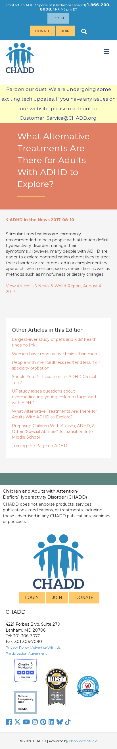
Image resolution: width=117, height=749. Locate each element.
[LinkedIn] (51, 722)
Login (58, 18)
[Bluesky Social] (60, 722)
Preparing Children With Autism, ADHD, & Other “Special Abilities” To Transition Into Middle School (53, 431)
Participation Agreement (26, 653)
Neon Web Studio (83, 741)
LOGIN (32, 597)
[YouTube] (26, 722)
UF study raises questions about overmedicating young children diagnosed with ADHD (54, 397)
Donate (42, 31)
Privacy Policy (17, 647)
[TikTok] (68, 722)
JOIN (57, 597)
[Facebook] (9, 722)
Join (65, 31)
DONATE (84, 597)
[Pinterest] (43, 722)
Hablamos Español (69, 5)
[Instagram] (35, 722)
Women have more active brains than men (54, 353)
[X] (17, 722)
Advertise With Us (46, 647)
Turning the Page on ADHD (39, 445)
